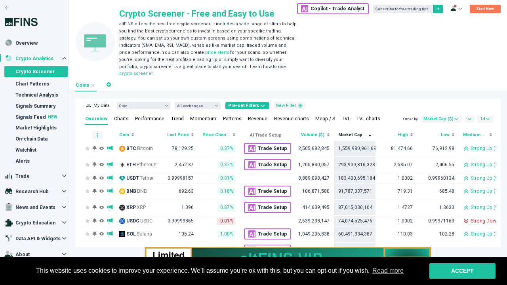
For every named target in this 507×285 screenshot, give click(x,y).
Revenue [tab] (257, 119)
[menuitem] (97, 106)
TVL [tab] (346, 119)
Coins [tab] (82, 85)
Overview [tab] (96, 119)
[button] (108, 84)
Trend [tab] (177, 119)
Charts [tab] (121, 119)
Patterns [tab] (232, 119)
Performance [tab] (149, 119)
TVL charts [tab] (368, 119)
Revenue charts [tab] (291, 119)
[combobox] (141, 106)
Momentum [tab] (203, 119)
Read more (388, 270)
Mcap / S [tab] (325, 119)
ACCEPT (462, 271)
